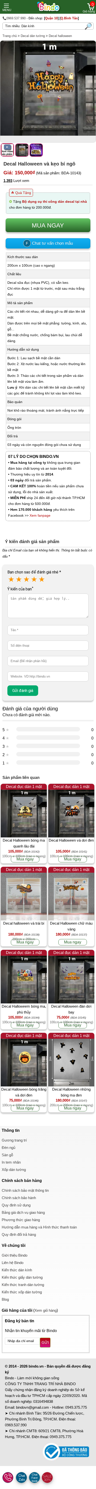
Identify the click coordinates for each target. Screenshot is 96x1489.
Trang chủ (9, 36)
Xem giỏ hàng (45, 1310)
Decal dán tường (33, 36)
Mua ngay (25, 859)
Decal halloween (60, 36)
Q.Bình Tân (69, 18)
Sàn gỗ (7, 1155)
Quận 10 (51, 18)
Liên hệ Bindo (12, 1263)
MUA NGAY (48, 225)
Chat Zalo (21, 1477)
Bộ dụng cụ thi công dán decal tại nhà (54, 201)
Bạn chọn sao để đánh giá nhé (34, 572)
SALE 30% (47, 1478)
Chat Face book (35, 1477)
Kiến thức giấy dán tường (22, 1277)
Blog (5, 1299)
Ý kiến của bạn (20, 589)
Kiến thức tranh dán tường (23, 1285)
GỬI (45, 1342)
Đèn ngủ (8, 1147)
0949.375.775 (76, 1407)
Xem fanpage (40, 515)
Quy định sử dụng (16, 1205)
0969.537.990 (16, 1425)
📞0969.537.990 (14, 18)
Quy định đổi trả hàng (19, 1234)
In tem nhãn (11, 1162)
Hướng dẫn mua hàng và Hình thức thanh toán (39, 1227)
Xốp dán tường (14, 1169)
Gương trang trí (14, 1140)
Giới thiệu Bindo (14, 1255)
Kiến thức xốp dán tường (22, 1292)
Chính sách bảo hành (19, 1198)
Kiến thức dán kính (17, 1270)
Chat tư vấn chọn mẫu (49, 243)
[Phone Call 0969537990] (8, 1478)
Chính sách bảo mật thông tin (25, 1190)
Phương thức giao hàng (21, 1220)
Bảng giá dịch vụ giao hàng (23, 1212)
